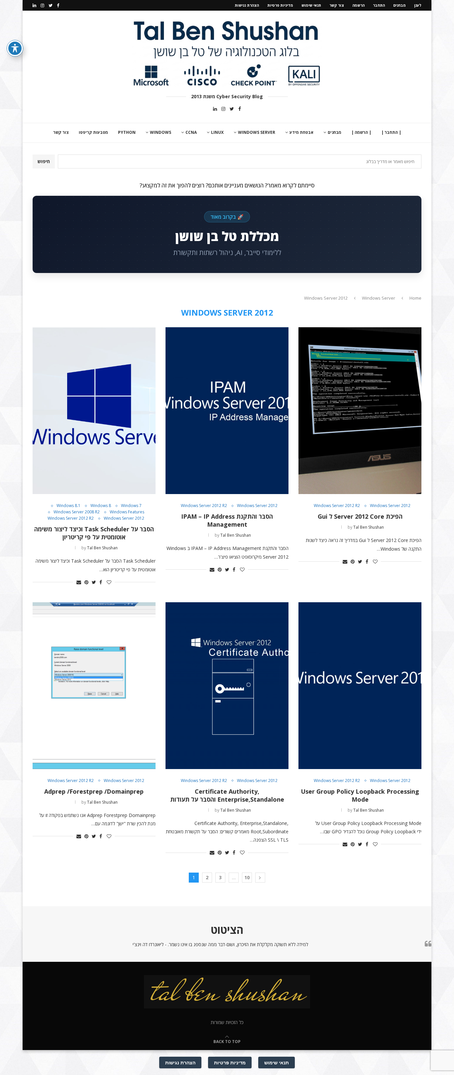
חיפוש (44, 161)
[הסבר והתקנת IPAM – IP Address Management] (227, 410)
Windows (160, 132)
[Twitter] (51, 5)
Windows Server (256, 132)
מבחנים (399, 5)
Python (127, 132)
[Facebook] (58, 5)
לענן (417, 5)
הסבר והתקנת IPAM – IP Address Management (227, 520)
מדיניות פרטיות (280, 5)
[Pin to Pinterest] (353, 561)
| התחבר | (391, 132)
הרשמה (358, 5)
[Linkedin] (34, 5)
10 (247, 877)
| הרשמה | (361, 132)
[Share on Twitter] (360, 561)
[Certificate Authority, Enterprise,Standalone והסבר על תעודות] (227, 685)
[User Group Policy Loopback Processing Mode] (359, 685)
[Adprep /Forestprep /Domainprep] (94, 685)
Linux (217, 132)
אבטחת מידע (301, 132)
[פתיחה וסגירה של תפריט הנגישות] (15, 48)
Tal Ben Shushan (368, 527)
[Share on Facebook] (367, 561)
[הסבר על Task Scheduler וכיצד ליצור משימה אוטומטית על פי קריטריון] (94, 410)
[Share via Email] (345, 561)
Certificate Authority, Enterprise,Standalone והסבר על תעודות (227, 795)
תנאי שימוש (311, 5)
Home (415, 298)
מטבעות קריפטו (93, 132)
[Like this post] (375, 561)
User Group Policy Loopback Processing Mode (360, 795)
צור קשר (336, 5)
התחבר (379, 5)
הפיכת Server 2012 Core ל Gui (360, 516)
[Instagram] (42, 5)
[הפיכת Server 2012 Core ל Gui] (359, 410)
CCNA (191, 132)
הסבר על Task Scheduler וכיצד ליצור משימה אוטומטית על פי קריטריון (94, 533)
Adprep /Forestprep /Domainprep (94, 791)
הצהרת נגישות (247, 5)
